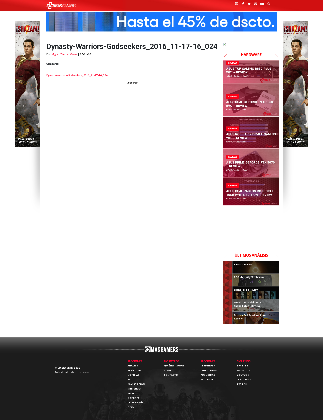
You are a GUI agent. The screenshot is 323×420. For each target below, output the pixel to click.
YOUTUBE (243, 374)
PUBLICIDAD (208, 374)
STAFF (168, 370)
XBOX (131, 393)
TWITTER (242, 365)
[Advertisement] (132, 230)
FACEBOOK (243, 370)
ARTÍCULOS (134, 370)
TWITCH (242, 384)
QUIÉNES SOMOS (174, 365)
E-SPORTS (134, 397)
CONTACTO (171, 374)
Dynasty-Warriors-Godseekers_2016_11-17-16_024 (76, 75)
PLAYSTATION (136, 384)
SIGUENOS (207, 379)
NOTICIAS (133, 374)
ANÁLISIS (133, 365)
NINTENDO (134, 388)
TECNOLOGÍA (136, 402)
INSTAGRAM (244, 379)
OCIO (131, 407)
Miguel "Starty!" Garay (64, 54)
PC (129, 379)
